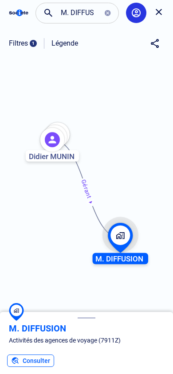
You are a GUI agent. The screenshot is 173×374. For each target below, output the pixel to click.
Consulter (36, 360)
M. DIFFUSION (37, 328)
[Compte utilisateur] (136, 13)
